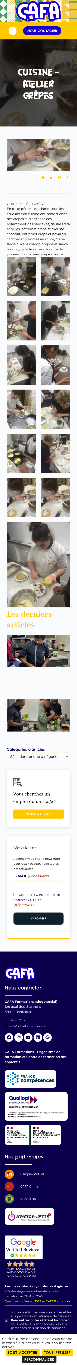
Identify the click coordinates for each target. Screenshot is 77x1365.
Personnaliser (39, 1359)
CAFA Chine (29, 1186)
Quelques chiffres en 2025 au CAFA (29, 1301)
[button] (43, 177)
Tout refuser (57, 1352)
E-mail (31, 876)
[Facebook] (9, 1037)
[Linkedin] (38, 1037)
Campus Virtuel (32, 1174)
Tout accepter (22, 1352)
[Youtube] (28, 1037)
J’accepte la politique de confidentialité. (37, 900)
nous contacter (42, 31)
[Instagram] (18, 1037)
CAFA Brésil (29, 1199)
